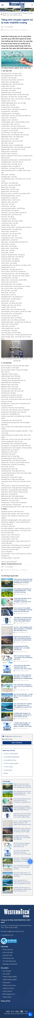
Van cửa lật (6, 974)
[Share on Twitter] (6, 27)
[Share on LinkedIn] (12, 27)
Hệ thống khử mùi (9, 994)
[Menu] (2, 5)
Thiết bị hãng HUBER (10, 977)
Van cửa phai (7, 971)
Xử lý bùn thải (7, 955)
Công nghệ (6, 982)
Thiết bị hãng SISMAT (10, 979)
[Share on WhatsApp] (2, 27)
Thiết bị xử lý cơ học (9, 985)
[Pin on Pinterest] (10, 27)
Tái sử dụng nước (8, 958)
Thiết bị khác (7, 997)
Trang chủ (5, 13)
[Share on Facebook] (4, 27)
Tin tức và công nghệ (15, 13)
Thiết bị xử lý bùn (8, 988)
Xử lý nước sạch (8, 952)
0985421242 (8, 739)
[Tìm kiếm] (32, 5)
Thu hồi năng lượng (9, 961)
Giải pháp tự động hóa (10, 964)
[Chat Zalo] (30, 1014)
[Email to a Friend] (8, 27)
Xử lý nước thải (7, 949)
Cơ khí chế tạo (7, 991)
